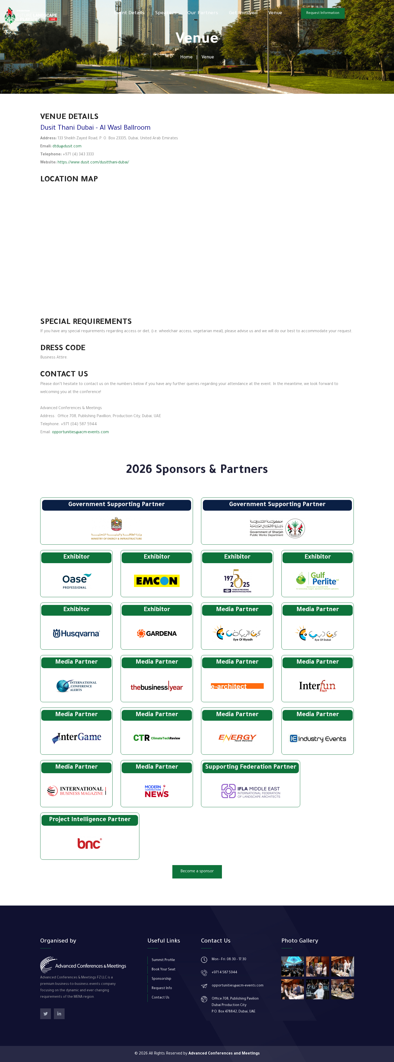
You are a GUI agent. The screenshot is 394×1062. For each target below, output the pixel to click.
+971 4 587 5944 (224, 973)
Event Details (129, 13)
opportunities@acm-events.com (80, 433)
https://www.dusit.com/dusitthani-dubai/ (93, 163)
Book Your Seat (164, 970)
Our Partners (202, 13)
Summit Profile (163, 960)
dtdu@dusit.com (67, 147)
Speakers (166, 13)
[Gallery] (292, 966)
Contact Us (160, 998)
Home (186, 57)
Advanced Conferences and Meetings (224, 1054)
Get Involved (243, 13)
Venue (275, 13)
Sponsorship (161, 979)
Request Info (162, 988)
